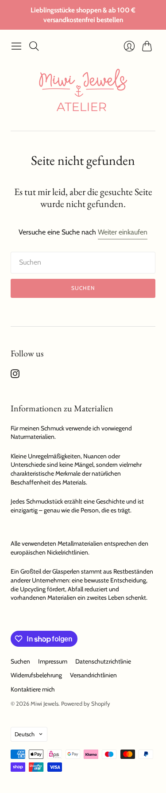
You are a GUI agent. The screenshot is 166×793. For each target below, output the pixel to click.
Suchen (83, 288)
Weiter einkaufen (122, 232)
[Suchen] (34, 46)
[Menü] (16, 46)
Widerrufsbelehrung (36, 675)
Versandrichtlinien (93, 675)
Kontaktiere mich (33, 689)
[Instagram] (15, 375)
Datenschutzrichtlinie (103, 661)
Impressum (52, 661)
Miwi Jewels (44, 703)
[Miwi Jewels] (83, 93)
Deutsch (25, 734)
